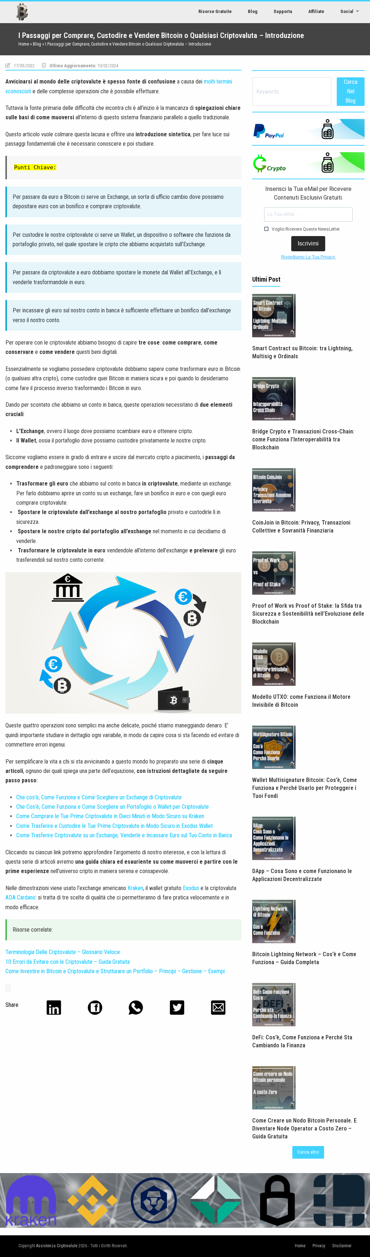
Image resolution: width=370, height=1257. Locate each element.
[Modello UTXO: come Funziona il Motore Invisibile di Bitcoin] (274, 663)
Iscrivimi (308, 243)
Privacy (319, 1245)
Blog (37, 44)
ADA (10, 897)
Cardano (26, 897)
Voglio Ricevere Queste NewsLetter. (305, 229)
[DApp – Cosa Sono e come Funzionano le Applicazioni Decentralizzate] (274, 838)
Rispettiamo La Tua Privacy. (308, 257)
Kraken (135, 888)
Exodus (191, 888)
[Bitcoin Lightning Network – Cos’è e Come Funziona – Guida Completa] (274, 921)
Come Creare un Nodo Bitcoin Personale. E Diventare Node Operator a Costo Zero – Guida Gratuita (304, 1128)
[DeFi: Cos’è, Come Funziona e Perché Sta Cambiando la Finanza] (274, 1004)
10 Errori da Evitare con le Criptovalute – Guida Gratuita (67, 961)
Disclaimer (342, 1245)
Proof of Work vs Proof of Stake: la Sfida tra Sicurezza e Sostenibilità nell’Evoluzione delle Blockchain (308, 613)
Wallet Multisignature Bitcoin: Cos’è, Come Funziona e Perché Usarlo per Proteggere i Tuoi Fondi (304, 788)
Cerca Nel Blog (350, 91)
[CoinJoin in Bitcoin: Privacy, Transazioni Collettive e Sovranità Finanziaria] (274, 489)
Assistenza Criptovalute (56, 1245)
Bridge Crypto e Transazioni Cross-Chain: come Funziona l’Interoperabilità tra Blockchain (303, 439)
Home (23, 44)
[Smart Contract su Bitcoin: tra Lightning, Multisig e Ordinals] (274, 315)
